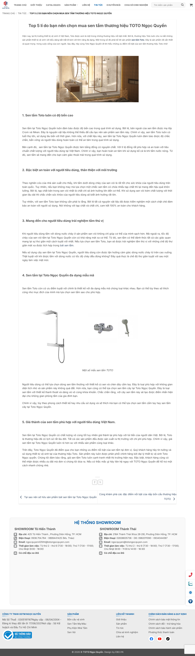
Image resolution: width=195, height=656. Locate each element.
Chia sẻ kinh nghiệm (136, 5)
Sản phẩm (70, 5)
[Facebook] (151, 639)
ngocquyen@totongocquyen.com (129, 542)
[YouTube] (160, 639)
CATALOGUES (53, 5)
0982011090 (144, 538)
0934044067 (160, 538)
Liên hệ (86, 5)
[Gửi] (182, 5)
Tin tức (98, 5)
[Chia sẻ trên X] (100, 482)
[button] (191, 5)
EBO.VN (119, 652)
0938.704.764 (38, 538)
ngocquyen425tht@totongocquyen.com (47, 542)
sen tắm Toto (138, 40)
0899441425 (55, 538)
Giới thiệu (36, 5)
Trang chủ (20, 5)
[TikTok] (168, 639)
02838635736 (124, 538)
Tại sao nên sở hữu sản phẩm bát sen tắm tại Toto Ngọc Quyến (60, 496)
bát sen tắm (66, 245)
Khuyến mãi (114, 5)
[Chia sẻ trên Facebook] (94, 482)
